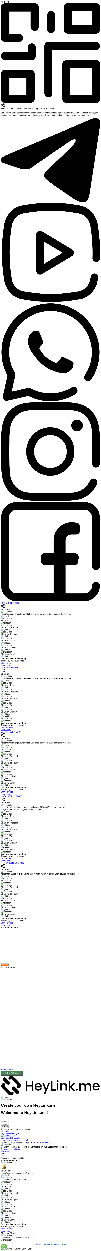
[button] (50, 1022)
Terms (38, 1142)
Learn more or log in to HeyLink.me (16, 1140)
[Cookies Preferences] (4, 1247)
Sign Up (5, 1127)
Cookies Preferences (11, 1073)
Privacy (46, 1142)
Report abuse (7, 1069)
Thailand (5, 965)
